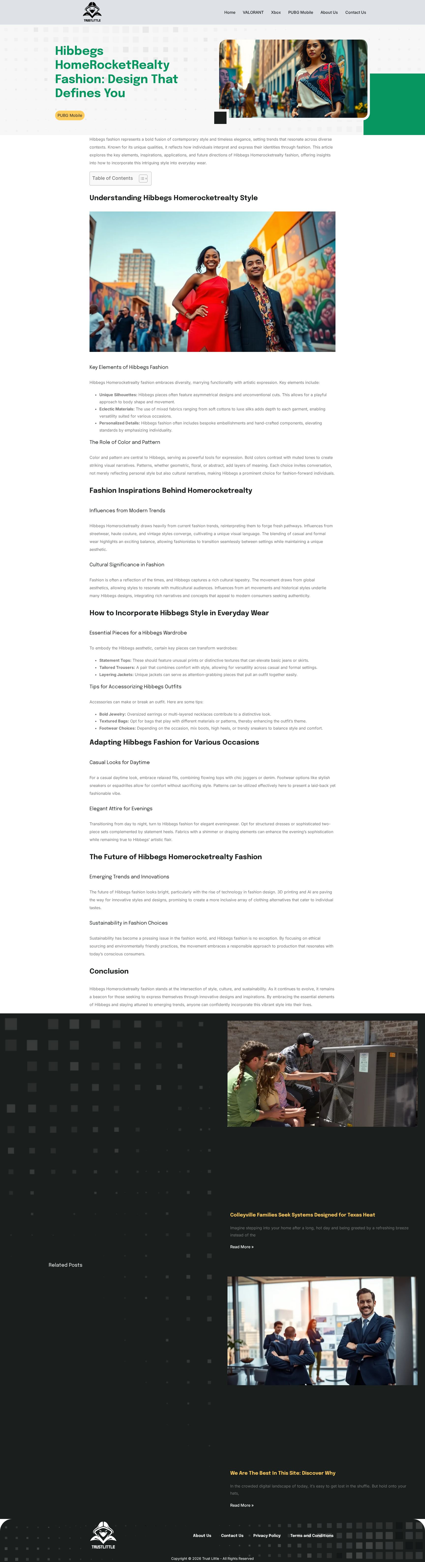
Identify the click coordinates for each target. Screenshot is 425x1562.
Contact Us (355, 12)
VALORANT (253, 12)
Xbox (276, 12)
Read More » (242, 1246)
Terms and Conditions (312, 1536)
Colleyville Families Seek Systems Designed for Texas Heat (302, 1215)
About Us (329, 12)
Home (229, 12)
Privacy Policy (267, 1536)
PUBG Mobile (300, 12)
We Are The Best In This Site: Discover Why (282, 1473)
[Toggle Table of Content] (140, 178)
